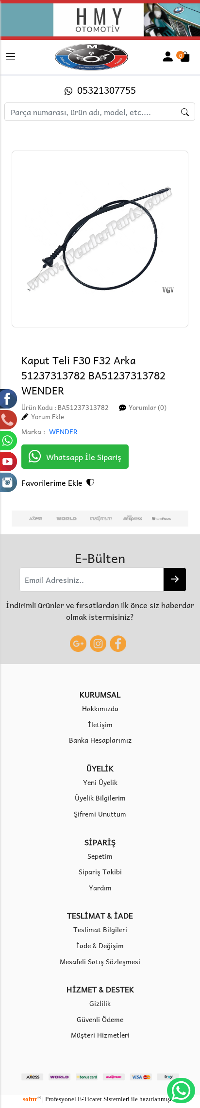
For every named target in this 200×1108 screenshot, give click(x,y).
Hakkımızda (100, 708)
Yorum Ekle (47, 416)
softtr (32, 1099)
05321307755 (104, 91)
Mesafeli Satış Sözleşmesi (100, 961)
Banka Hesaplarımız (100, 740)
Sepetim (100, 856)
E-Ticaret (90, 1099)
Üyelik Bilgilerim (100, 797)
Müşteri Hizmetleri (100, 1034)
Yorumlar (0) (148, 407)
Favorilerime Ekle (53, 482)
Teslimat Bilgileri (100, 929)
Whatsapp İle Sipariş (83, 456)
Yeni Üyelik (100, 782)
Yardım (100, 887)
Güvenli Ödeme (100, 1019)
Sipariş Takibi (100, 871)
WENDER (63, 431)
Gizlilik (100, 1003)
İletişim (100, 724)
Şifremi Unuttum (100, 813)
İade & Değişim (100, 945)
